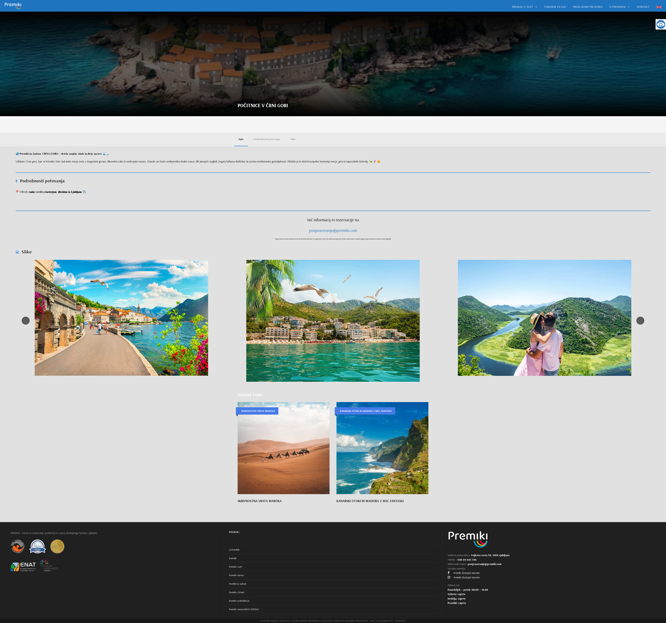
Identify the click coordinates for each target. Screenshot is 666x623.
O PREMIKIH (617, 7)
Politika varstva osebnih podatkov (345, 620)
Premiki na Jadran (237, 583)
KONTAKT (643, 7)
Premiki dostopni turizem (466, 573)
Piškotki (400, 620)
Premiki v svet (235, 566)
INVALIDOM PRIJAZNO (588, 7)
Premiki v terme (236, 575)
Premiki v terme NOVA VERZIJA (244, 609)
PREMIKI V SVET (522, 7)
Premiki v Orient (236, 592)
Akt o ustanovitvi (381, 620)
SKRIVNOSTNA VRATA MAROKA (260, 501)
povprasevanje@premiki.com (333, 230)
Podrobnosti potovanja (267, 139)
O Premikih (234, 549)
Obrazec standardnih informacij (301, 620)
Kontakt (233, 558)
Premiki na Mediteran (239, 600)
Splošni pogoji (269, 620)
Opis (241, 139)
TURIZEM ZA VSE (555, 7)
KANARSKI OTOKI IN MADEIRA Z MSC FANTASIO (370, 501)
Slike (293, 139)
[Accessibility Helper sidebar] (661, 24)
